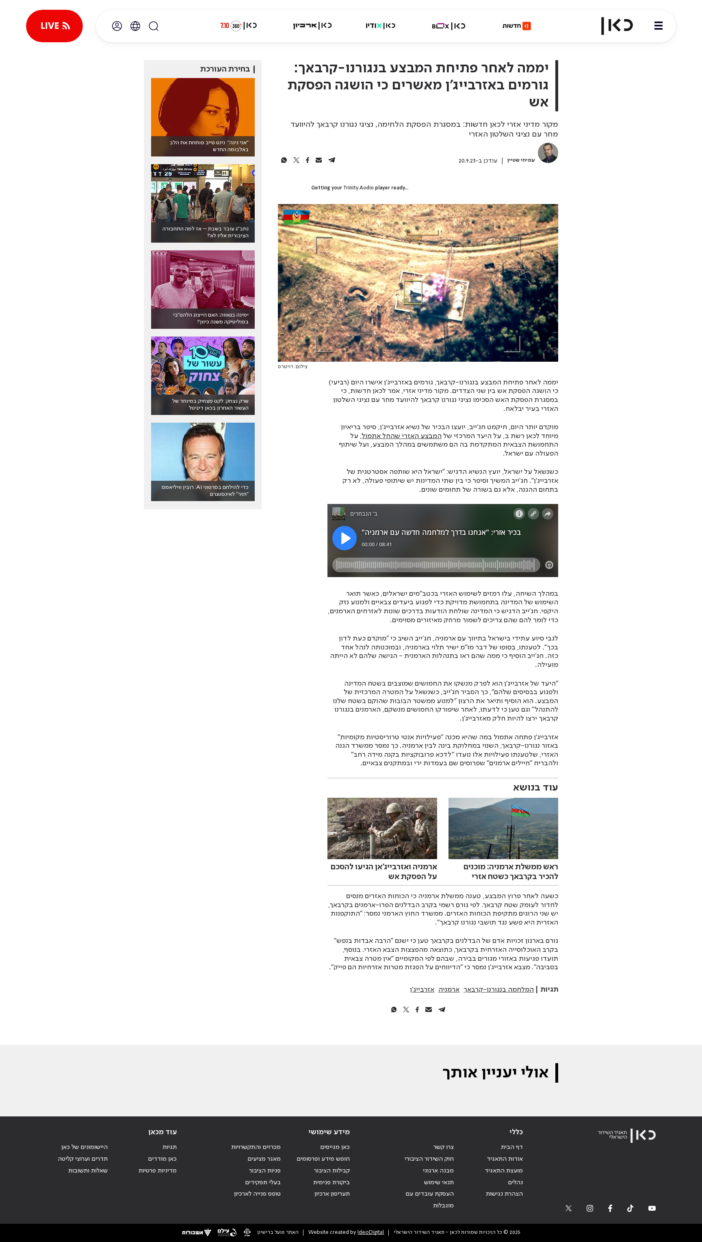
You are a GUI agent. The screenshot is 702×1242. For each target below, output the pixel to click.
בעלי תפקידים (263, 1182)
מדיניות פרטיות (158, 1171)
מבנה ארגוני (438, 1171)
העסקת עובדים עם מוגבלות (429, 1200)
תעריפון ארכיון (332, 1193)
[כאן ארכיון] (312, 26)
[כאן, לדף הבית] (610, 26)
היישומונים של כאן (84, 1147)
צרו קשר (443, 1147)
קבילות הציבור (332, 1171)
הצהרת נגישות (504, 1194)
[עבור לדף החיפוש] (153, 26)
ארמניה (448, 989)
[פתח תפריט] (659, 26)
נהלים (515, 1182)
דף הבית (512, 1147)
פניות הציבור (265, 1171)
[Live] (54, 26)
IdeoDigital (371, 1232)
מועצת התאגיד (504, 1171)
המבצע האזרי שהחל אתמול (402, 436)
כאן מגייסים (335, 1147)
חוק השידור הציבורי (429, 1159)
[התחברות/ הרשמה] (117, 26)
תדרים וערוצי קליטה (83, 1159)
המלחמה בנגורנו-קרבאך (499, 989)
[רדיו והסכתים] (381, 26)
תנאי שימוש (439, 1182)
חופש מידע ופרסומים (323, 1159)
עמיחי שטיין (521, 160)
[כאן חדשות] (516, 26)
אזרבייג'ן (422, 989)
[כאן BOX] (449, 26)
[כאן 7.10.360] (238, 26)
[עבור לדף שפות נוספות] (135, 26)
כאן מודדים (162, 1159)
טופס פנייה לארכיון (257, 1194)
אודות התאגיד (505, 1159)
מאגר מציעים (264, 1159)
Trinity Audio (358, 188)
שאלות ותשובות (88, 1171)
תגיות (169, 1147)
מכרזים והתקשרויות (256, 1147)
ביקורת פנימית (331, 1182)
